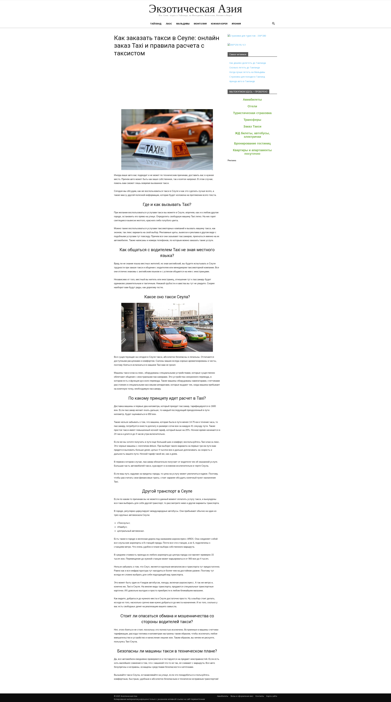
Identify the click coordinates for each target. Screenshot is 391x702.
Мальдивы (183, 23)
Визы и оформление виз (242, 696)
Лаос (169, 23)
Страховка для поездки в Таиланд (247, 76)
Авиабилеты (252, 99)
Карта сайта (271, 696)
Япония (236, 23)
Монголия (200, 23)
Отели (252, 106)
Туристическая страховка (252, 113)
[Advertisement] (167, 86)
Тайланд (155, 23)
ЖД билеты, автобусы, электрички (252, 134)
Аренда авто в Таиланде (242, 81)
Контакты (260, 696)
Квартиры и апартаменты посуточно (252, 151)
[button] (273, 23)
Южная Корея (219, 23)
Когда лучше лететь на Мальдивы (247, 72)
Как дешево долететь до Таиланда (247, 62)
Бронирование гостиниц (252, 143)
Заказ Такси (252, 126)
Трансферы (252, 119)
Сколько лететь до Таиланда (244, 67)
